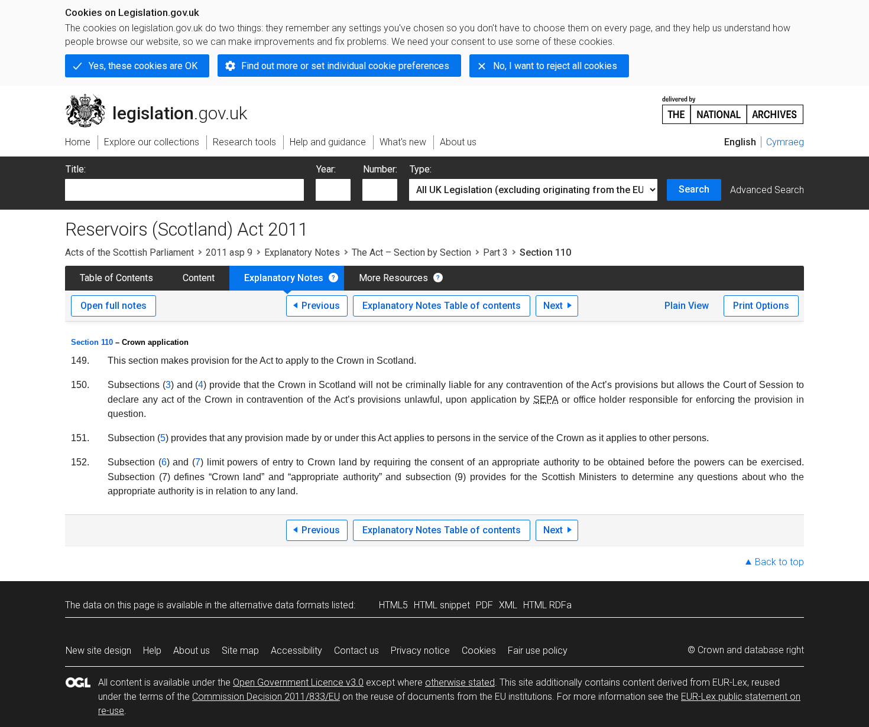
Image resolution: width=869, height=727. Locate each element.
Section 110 (92, 342)
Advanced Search (767, 189)
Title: (76, 169)
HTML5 (393, 605)
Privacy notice (420, 650)
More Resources (393, 277)
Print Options (761, 305)
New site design (98, 650)
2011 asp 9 (229, 252)
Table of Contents (116, 277)
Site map (240, 650)
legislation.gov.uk (162, 99)
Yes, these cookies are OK (143, 65)
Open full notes (113, 305)
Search (694, 189)
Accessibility (296, 650)
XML (508, 605)
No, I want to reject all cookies (555, 65)
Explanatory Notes (302, 252)
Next (553, 305)
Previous (320, 305)
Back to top (779, 562)
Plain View (686, 305)
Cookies (479, 650)
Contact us (356, 650)
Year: (326, 169)
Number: (380, 169)
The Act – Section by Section (411, 252)
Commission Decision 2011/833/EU (266, 696)
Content (199, 277)
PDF (484, 605)
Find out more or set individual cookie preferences (345, 65)
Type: (421, 169)
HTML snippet (442, 605)
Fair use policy (538, 650)
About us (191, 650)
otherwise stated (460, 682)
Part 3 (495, 252)
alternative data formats (279, 605)
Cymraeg (785, 142)
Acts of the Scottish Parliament (129, 252)
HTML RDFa (547, 605)
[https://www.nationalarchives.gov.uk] (733, 105)
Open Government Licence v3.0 (298, 682)
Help (152, 650)
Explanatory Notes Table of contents (441, 305)
